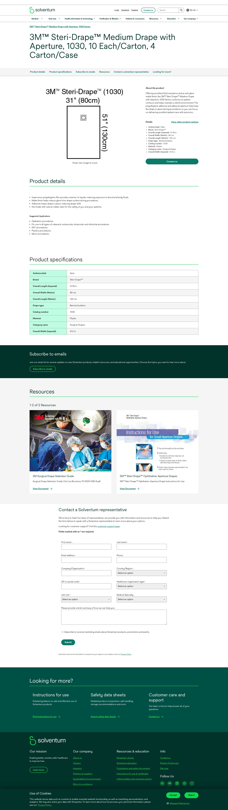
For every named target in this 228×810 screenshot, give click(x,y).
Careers (134, 10)
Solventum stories (125, 758)
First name (66, 542)
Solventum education (127, 763)
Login (116, 10)
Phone (120, 555)
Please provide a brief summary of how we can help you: (88, 608)
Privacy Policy (44, 805)
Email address (68, 555)
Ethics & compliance (82, 784)
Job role (65, 595)
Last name (122, 542)
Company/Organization (73, 568)
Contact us (165, 758)
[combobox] (171, 10)
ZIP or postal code (70, 581)
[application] (85, 123)
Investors (125, 10)
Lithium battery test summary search (134, 779)
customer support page (108, 526)
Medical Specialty (125, 595)
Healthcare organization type (131, 581)
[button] (178, 803)
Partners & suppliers (82, 773)
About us (77, 758)
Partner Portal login (169, 763)
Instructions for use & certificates (132, 773)
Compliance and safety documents (133, 768)
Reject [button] (191, 795)
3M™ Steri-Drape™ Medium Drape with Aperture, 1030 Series (60, 26)
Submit (68, 642)
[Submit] (181, 10)
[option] (85, 126)
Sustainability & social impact (87, 779)
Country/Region (125, 568)
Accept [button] (173, 795)
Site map (164, 768)
